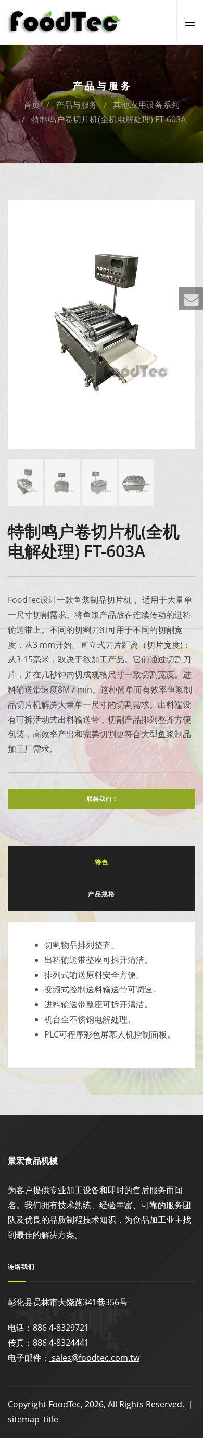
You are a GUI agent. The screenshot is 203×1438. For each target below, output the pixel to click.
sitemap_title (33, 1419)
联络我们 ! (101, 799)
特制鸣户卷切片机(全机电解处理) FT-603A (108, 119)
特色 (101, 862)
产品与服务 (76, 104)
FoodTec (64, 1404)
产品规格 (101, 894)
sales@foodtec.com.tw (94, 1357)
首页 (31, 104)
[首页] (65, 21)
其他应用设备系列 (146, 104)
